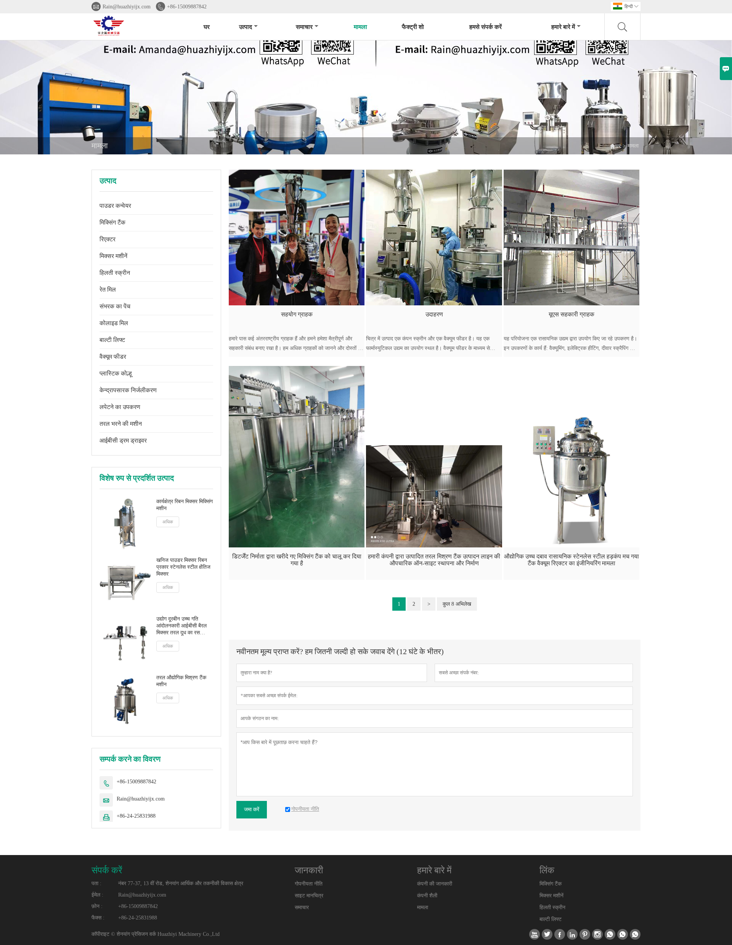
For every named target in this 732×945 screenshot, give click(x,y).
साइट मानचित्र (309, 895)
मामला (360, 27)
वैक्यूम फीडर (113, 356)
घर (207, 27)
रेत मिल (108, 289)
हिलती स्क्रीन (115, 273)
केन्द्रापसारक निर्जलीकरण (128, 390)
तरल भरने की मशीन (121, 423)
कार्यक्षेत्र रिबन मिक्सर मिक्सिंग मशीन (184, 505)
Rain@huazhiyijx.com (127, 7)
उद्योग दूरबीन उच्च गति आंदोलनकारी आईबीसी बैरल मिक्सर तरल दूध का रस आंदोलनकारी (181, 626)
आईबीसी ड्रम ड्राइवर (123, 440)
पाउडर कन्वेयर (115, 205)
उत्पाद (245, 27)
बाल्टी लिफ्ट (112, 340)
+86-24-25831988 (136, 816)
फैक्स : (98, 918)
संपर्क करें (107, 870)
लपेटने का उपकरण (120, 407)
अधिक (167, 522)
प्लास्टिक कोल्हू (116, 373)
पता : (96, 883)
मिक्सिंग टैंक (112, 222)
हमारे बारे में (563, 27)
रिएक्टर (108, 239)
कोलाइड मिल (114, 323)
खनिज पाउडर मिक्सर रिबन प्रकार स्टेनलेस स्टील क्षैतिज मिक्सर (183, 567)
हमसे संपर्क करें (485, 27)
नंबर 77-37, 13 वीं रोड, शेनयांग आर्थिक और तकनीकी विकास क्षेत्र (180, 883)
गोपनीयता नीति (309, 884)
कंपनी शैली (427, 895)
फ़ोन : (97, 906)
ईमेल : (97, 895)
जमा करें (251, 809)
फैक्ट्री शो (413, 27)
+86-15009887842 (187, 7)
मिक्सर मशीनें (113, 256)
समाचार (304, 27)
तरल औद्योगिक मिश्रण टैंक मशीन (181, 681)
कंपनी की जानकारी (434, 884)
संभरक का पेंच (115, 306)
